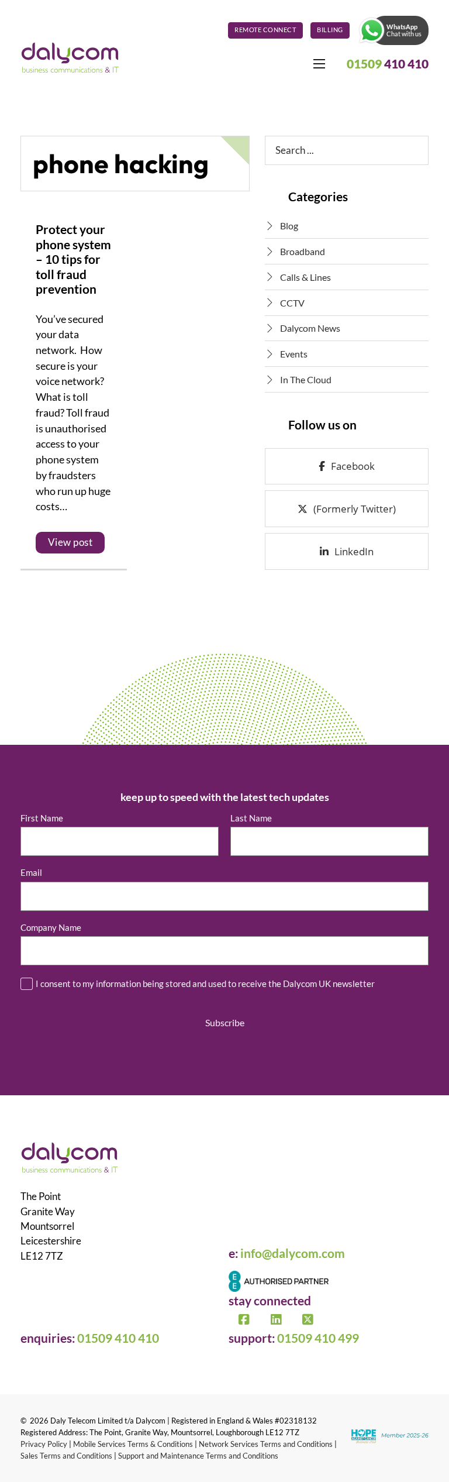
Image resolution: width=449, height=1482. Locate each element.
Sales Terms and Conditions (66, 1455)
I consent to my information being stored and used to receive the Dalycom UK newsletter (208, 983)
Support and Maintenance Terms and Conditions (198, 1455)
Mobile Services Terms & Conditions (133, 1444)
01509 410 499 (318, 1338)
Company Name (53, 927)
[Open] (371, 30)
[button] (393, 30)
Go (411, 150)
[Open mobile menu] (319, 63)
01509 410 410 (118, 1338)
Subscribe (224, 1022)
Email (33, 872)
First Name (41, 818)
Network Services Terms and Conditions (266, 1444)
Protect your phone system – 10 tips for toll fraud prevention (73, 259)
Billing (330, 29)
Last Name (251, 818)
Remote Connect (265, 29)
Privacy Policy (43, 1444)
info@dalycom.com (292, 1253)
